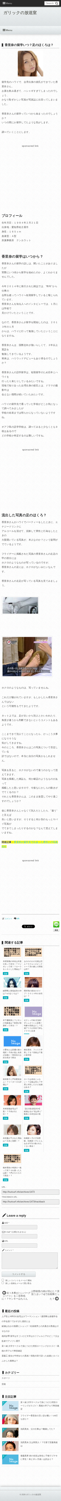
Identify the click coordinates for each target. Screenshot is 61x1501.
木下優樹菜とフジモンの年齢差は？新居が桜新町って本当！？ (12, 1023)
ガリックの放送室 (20, 12)
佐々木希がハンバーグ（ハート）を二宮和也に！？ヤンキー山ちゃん (16, 1296)
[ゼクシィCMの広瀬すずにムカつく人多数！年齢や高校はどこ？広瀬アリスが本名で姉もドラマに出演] (33, 1016)
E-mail (7, 1232)
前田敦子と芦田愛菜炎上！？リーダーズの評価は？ (12, 1082)
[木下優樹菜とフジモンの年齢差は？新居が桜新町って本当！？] (12, 1015)
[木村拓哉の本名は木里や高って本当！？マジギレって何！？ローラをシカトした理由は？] (12, 956)
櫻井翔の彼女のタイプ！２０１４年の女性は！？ (33, 993)
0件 (18, 919)
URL (6, 1241)
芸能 (5, 974)
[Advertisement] (30, 172)
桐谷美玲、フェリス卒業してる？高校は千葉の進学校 (33, 1052)
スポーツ (6, 1378)
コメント (8, 919)
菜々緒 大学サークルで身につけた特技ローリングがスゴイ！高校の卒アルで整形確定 (40, 1405)
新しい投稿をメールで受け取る (18, 1283)
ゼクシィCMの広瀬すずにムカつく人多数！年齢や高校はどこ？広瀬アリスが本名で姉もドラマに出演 (33, 1025)
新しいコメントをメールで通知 (18, 1280)
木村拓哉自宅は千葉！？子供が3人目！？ (10, 1111)
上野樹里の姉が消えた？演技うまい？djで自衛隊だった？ (45, 1295)
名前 (6, 1223)
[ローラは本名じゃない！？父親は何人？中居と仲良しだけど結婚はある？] (33, 1073)
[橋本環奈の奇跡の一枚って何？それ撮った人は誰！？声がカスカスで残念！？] (12, 1162)
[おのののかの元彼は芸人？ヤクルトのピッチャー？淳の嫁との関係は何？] (33, 956)
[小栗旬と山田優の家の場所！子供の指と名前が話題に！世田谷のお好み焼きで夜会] (12, 1045)
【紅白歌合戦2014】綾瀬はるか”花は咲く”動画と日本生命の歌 (33, 1111)
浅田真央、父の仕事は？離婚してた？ (38, 1429)
